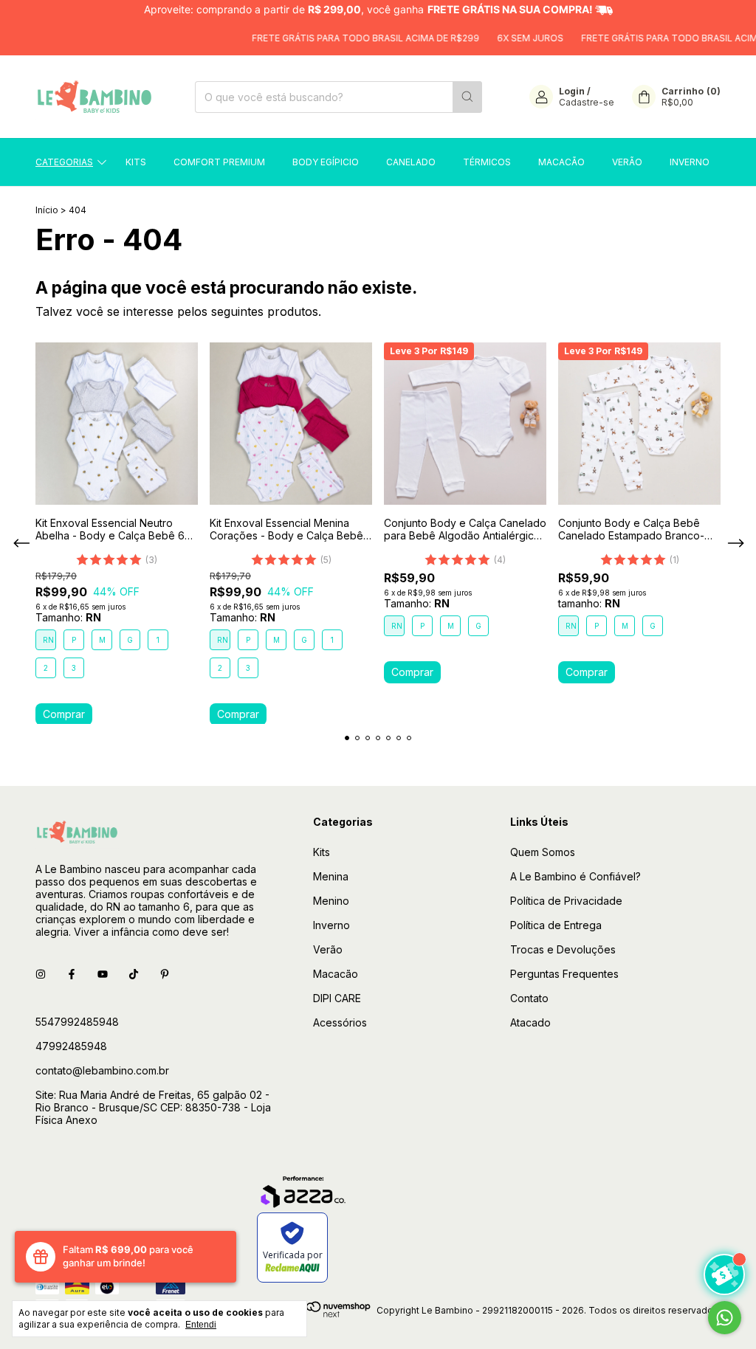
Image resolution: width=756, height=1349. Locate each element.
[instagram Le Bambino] (40, 973)
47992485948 (71, 1046)
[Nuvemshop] (314, 1313)
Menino (331, 900)
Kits (136, 162)
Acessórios (340, 1022)
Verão (627, 162)
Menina (330, 876)
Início (46, 209)
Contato (529, 998)
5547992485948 (77, 1021)
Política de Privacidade (566, 900)
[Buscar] (467, 97)
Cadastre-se (586, 102)
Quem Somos (542, 852)
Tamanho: (68, 617)
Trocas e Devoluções (563, 949)
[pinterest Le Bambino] (164, 973)
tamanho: (589, 603)
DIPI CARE (337, 998)
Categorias (64, 162)
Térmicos (487, 162)
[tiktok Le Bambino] (133, 973)
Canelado (411, 162)
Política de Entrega (556, 925)
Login (572, 91)
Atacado (530, 1022)
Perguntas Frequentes (564, 973)
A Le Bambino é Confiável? (575, 876)
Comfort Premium (219, 162)
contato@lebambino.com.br (102, 1070)
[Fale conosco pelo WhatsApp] (724, 1317)
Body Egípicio (325, 162)
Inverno (689, 162)
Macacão (561, 162)
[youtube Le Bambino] (102, 973)
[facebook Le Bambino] (71, 973)
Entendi (200, 1324)
